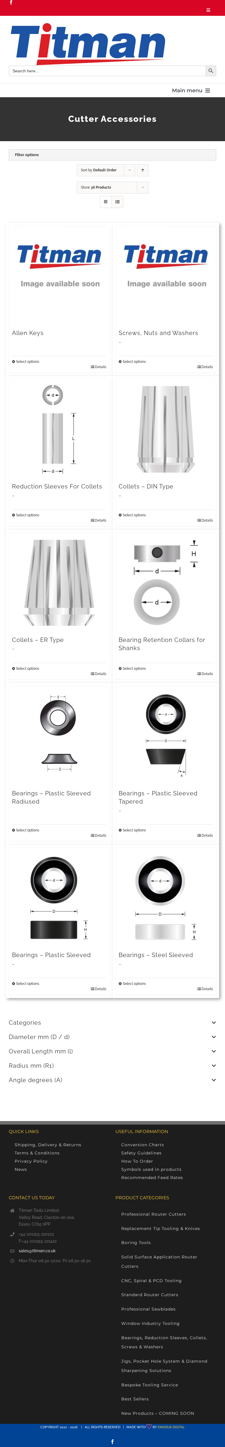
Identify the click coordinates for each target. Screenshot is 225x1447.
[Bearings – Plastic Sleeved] (59, 898)
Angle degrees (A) (35, 1080)
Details (100, 367)
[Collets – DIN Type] (166, 429)
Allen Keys (28, 332)
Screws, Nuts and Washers (158, 332)
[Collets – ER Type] (59, 583)
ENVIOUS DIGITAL (171, 1427)
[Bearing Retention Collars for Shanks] (166, 583)
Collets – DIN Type (146, 486)
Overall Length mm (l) (41, 1051)
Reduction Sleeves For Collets (57, 486)
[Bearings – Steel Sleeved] (166, 898)
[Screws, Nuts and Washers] (166, 276)
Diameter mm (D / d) (39, 1037)
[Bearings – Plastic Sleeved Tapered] (166, 736)
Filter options (27, 155)
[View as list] (117, 202)
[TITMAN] (87, 25)
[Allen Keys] (59, 276)
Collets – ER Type (38, 639)
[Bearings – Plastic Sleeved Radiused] (59, 736)
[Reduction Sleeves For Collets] (59, 429)
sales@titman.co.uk (37, 1250)
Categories (25, 1022)
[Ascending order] (143, 170)
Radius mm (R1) (31, 1065)
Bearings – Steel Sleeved (156, 955)
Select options (27, 362)
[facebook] (11, 2)
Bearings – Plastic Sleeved (51, 955)
